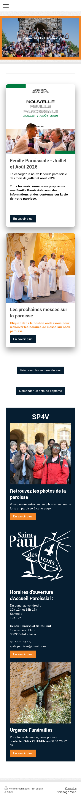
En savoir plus (22, 218)
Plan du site (37, 788)
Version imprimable (18, 788)
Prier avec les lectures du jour (40, 370)
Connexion (70, 788)
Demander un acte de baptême (40, 390)
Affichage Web (66, 792)
